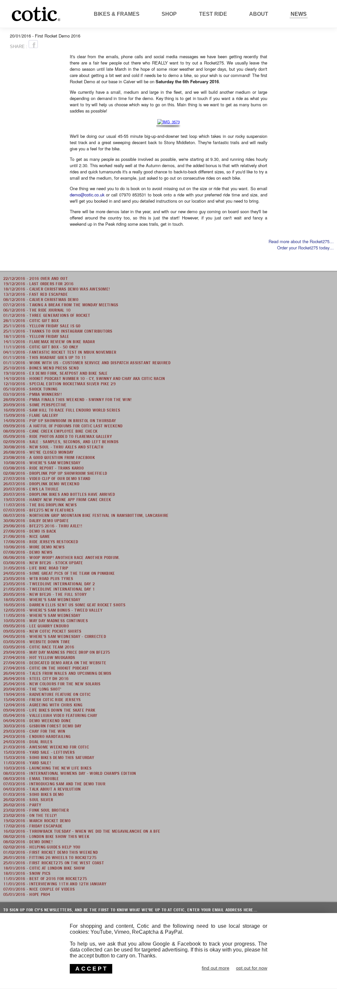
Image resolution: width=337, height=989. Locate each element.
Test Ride (213, 14)
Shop (169, 14)
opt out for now (251, 968)
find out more (215, 968)
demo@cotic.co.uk (87, 194)
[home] (73, 21)
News (299, 14)
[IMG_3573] (168, 121)
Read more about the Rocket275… (301, 241)
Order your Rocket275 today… (305, 247)
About (258, 14)
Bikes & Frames (117, 14)
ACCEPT (91, 968)
